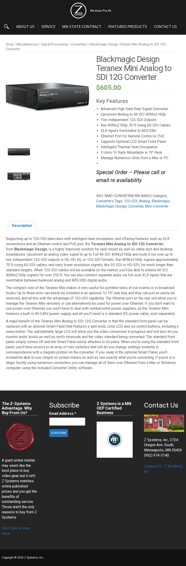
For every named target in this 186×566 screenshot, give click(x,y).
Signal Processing (54, 44)
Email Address (62, 413)
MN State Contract (81, 26)
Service (48, 26)
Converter (135, 206)
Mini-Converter (157, 206)
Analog (144, 201)
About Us (25, 26)
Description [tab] (22, 225)
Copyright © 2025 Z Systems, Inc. (23, 557)
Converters (79, 44)
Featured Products (127, 26)
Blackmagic (161, 201)
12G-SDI (130, 201)
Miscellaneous (27, 44)
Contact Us (165, 26)
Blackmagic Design (111, 206)
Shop (9, 44)
